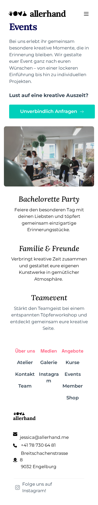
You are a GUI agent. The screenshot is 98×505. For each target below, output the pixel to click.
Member (72, 386)
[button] (86, 14)
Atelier (25, 362)
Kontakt (25, 374)
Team (25, 386)
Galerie (48, 362)
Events (73, 374)
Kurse (72, 362)
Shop (72, 398)
